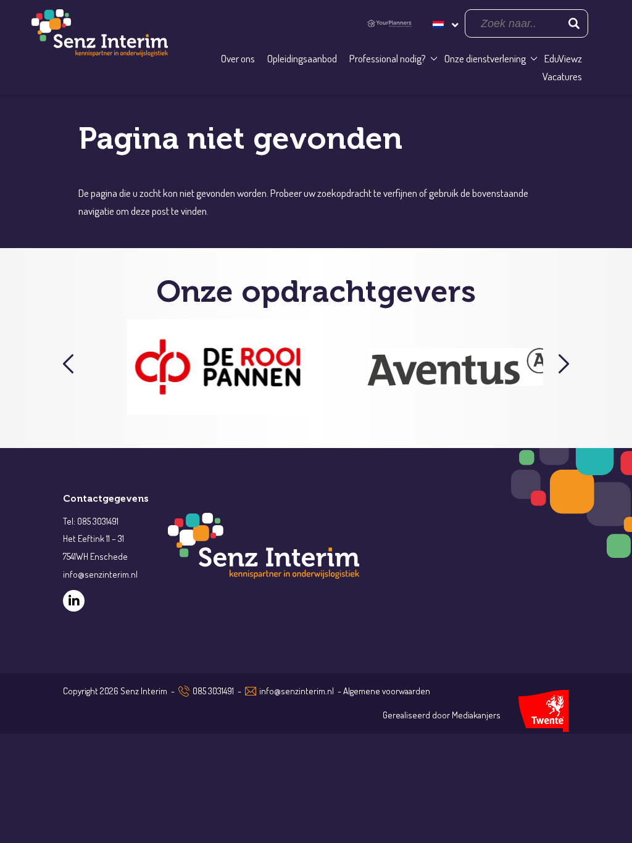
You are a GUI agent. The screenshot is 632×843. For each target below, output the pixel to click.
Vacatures (562, 76)
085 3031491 (213, 691)
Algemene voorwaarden (386, 691)
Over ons (238, 58)
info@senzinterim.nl (296, 691)
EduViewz (563, 58)
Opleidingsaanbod (302, 58)
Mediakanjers (476, 715)
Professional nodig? (387, 58)
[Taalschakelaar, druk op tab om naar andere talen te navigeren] (444, 23)
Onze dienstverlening (485, 58)
